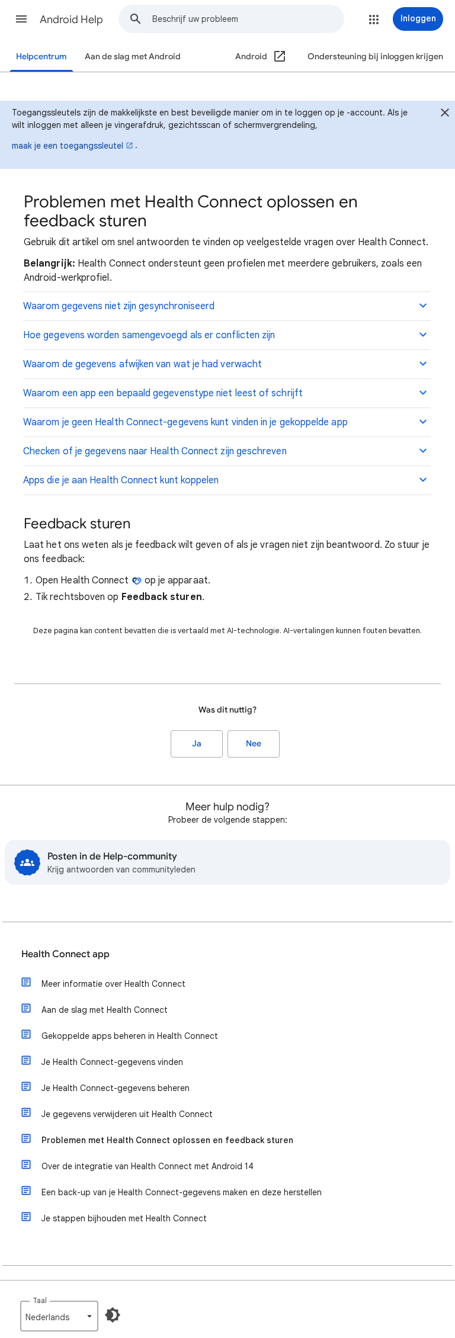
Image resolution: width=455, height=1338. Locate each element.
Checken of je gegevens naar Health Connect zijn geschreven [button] (155, 451)
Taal (40, 1300)
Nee (253, 744)
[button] (21, 19)
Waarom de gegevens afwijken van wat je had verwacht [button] (142, 364)
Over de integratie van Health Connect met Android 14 (147, 1166)
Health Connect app (65, 954)
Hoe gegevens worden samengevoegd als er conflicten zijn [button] (149, 335)
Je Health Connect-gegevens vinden (112, 1062)
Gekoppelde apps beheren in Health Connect (129, 1036)
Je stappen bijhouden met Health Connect (124, 1218)
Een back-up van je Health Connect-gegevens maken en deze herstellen (181, 1192)
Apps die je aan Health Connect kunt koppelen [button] (121, 480)
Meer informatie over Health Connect (113, 983)
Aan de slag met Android (133, 57)
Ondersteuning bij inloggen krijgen (375, 57)
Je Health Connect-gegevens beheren (115, 1088)
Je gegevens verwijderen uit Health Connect (127, 1114)
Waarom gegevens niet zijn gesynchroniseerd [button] (118, 306)
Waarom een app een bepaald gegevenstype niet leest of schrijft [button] (163, 393)
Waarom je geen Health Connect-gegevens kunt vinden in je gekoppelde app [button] (185, 422)
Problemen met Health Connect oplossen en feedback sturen (167, 1140)
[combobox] (248, 19)
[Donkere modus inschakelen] (112, 1315)
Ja (196, 744)
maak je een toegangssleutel (67, 145)
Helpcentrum (41, 57)
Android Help (71, 19)
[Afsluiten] (445, 114)
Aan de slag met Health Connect (104, 1010)
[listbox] (59, 1316)
